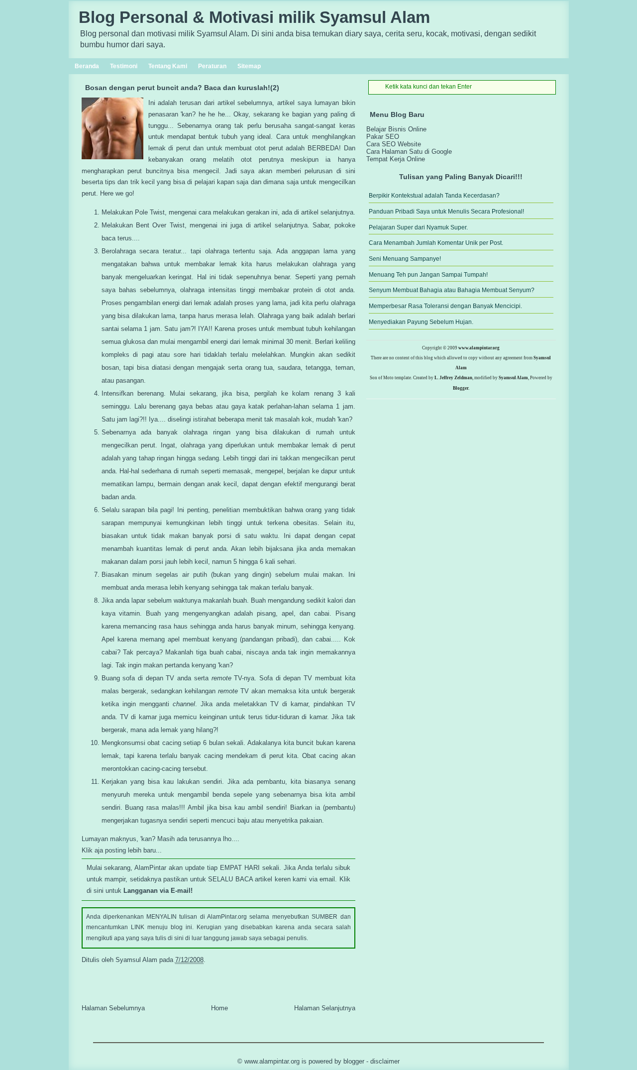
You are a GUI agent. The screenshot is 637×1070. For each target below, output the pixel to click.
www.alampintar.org (479, 347)
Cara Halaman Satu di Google (409, 151)
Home (219, 1008)
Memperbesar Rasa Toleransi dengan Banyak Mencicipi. (445, 306)
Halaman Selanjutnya (324, 1008)
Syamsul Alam (513, 377)
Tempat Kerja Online (395, 159)
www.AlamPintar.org (272, 1061)
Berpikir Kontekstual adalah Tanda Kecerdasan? (434, 195)
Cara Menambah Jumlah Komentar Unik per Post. (436, 242)
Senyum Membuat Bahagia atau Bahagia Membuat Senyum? (451, 290)
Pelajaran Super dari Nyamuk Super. (418, 227)
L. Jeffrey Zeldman (453, 377)
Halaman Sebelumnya (113, 1008)
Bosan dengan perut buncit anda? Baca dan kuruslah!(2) (182, 88)
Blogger (353, 1061)
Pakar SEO (382, 136)
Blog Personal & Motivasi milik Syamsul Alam (254, 17)
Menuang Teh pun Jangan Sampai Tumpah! (428, 274)
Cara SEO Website (393, 144)
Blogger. (461, 388)
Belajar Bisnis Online (396, 129)
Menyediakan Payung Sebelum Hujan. (421, 322)
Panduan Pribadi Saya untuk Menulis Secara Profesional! (446, 211)
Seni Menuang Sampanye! (405, 258)
